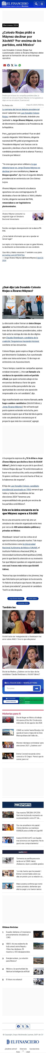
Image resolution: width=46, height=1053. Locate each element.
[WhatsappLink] (23, 700)
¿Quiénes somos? (11, 1049)
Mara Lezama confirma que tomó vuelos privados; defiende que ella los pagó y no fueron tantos (29, 886)
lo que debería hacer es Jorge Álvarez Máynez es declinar (21, 168)
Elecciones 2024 (10, 25)
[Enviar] (36, 688)
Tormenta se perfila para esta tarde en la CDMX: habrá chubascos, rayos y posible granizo (30, 861)
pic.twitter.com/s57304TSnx (13, 255)
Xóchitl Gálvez (32, 598)
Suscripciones (34, 1049)
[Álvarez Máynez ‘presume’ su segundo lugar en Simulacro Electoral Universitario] (38, 216)
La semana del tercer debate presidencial (21, 109)
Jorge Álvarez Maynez (16, 598)
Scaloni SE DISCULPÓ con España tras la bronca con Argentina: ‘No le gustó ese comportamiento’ (30, 840)
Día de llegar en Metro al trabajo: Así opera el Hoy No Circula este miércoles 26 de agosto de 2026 (29, 720)
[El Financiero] (15, 4)
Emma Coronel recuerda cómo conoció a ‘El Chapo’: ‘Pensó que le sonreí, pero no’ (29, 756)
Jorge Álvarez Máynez (12, 407)
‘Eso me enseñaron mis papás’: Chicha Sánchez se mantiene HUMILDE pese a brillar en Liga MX (29, 828)
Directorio (23, 1049)
